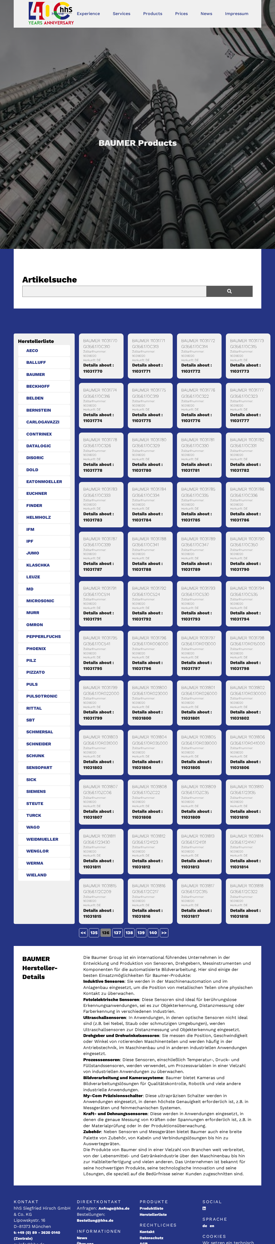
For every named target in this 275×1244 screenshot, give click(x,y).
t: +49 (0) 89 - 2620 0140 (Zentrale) (37, 1235)
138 (129, 932)
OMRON (34, 624)
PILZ (31, 660)
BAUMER (35, 374)
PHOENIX (36, 648)
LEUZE (33, 576)
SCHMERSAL (39, 731)
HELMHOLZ (38, 517)
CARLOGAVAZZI (42, 422)
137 (117, 932)
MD (29, 589)
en (212, 1226)
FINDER (34, 505)
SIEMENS (36, 791)
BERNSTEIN (38, 410)
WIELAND (36, 874)
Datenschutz (151, 1238)
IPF (29, 541)
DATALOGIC (38, 445)
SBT (30, 720)
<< (83, 932)
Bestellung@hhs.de (95, 1220)
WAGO (33, 827)
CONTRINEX (39, 434)
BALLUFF (36, 362)
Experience (88, 13)
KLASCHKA (38, 565)
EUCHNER (36, 493)
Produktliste (151, 1208)
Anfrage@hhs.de (114, 1208)
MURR (32, 612)
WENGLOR (37, 851)
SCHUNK (35, 755)
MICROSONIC (40, 600)
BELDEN (35, 398)
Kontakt (147, 1232)
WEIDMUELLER (42, 839)
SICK (31, 779)
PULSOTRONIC (41, 696)
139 (141, 932)
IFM (30, 529)
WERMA (34, 863)
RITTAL (34, 708)
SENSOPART (39, 767)
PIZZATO (35, 672)
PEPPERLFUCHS (43, 636)
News (206, 13)
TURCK (33, 815)
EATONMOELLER (44, 481)
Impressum (236, 13)
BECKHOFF (38, 386)
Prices (181, 13)
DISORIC (35, 457)
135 (94, 932)
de (204, 1226)
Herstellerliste (153, 1214)
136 (105, 932)
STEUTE (34, 803)
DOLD (32, 469)
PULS (32, 684)
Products (152, 13)
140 (153, 932)
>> (164, 932)
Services (121, 13)
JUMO (32, 553)
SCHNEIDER (38, 743)
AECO (32, 350)
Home (58, 13)
